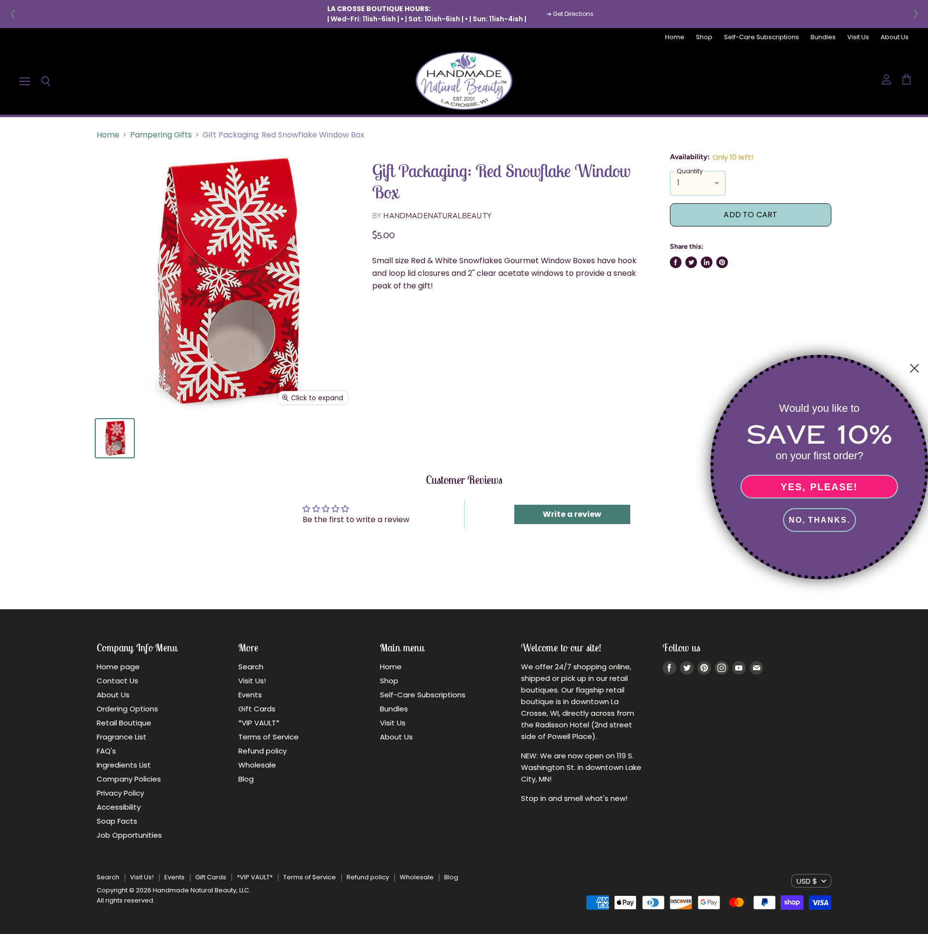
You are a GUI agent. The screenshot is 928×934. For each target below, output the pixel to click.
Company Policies (129, 779)
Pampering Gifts (161, 135)
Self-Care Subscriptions (761, 37)
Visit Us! (252, 681)
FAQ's (106, 751)
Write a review (572, 514)
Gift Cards (257, 709)
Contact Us (117, 681)
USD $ (807, 881)
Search (250, 667)
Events (250, 695)
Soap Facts (117, 821)
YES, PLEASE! (819, 487)
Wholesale (257, 765)
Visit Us (858, 37)
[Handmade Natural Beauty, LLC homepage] (464, 81)
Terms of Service (268, 737)
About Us (895, 37)
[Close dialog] (914, 368)
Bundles (823, 37)
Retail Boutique (124, 723)
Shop (704, 37)
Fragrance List (121, 737)
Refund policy (262, 751)
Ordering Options (127, 709)
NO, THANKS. (819, 520)
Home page (118, 667)
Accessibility (119, 807)
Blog (246, 779)
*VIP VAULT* (258, 723)
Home (674, 37)
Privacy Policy (120, 793)
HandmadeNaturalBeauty (437, 215)
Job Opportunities (129, 835)
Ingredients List (124, 765)
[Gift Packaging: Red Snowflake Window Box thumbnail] (115, 438)
